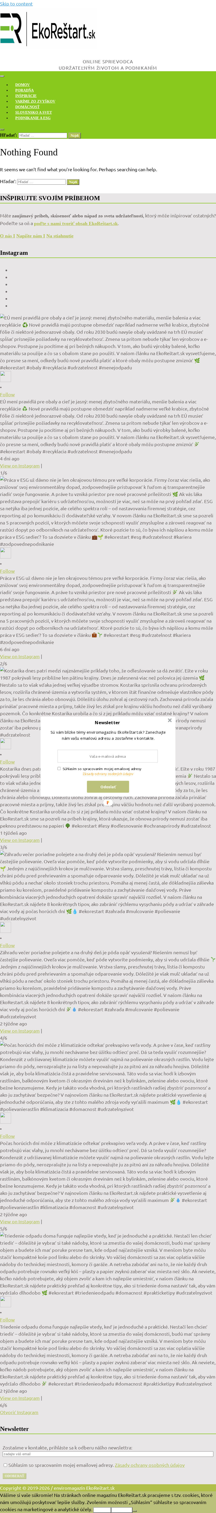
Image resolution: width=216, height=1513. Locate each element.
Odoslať (108, 786)
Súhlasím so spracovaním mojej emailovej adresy (102, 768)
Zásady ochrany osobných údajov (108, 774)
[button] (107, 722)
